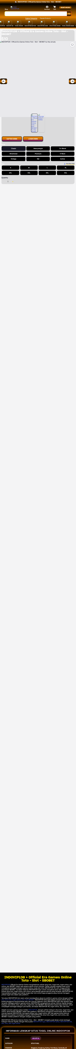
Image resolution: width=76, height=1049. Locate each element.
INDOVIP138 (5, 984)
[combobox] (36, 13)
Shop (6, 9)
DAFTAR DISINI (12, 139)
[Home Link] (16, 8)
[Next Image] (72, 81)
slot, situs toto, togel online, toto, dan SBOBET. (18, 1000)
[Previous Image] (3, 81)
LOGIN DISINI (33, 139)
